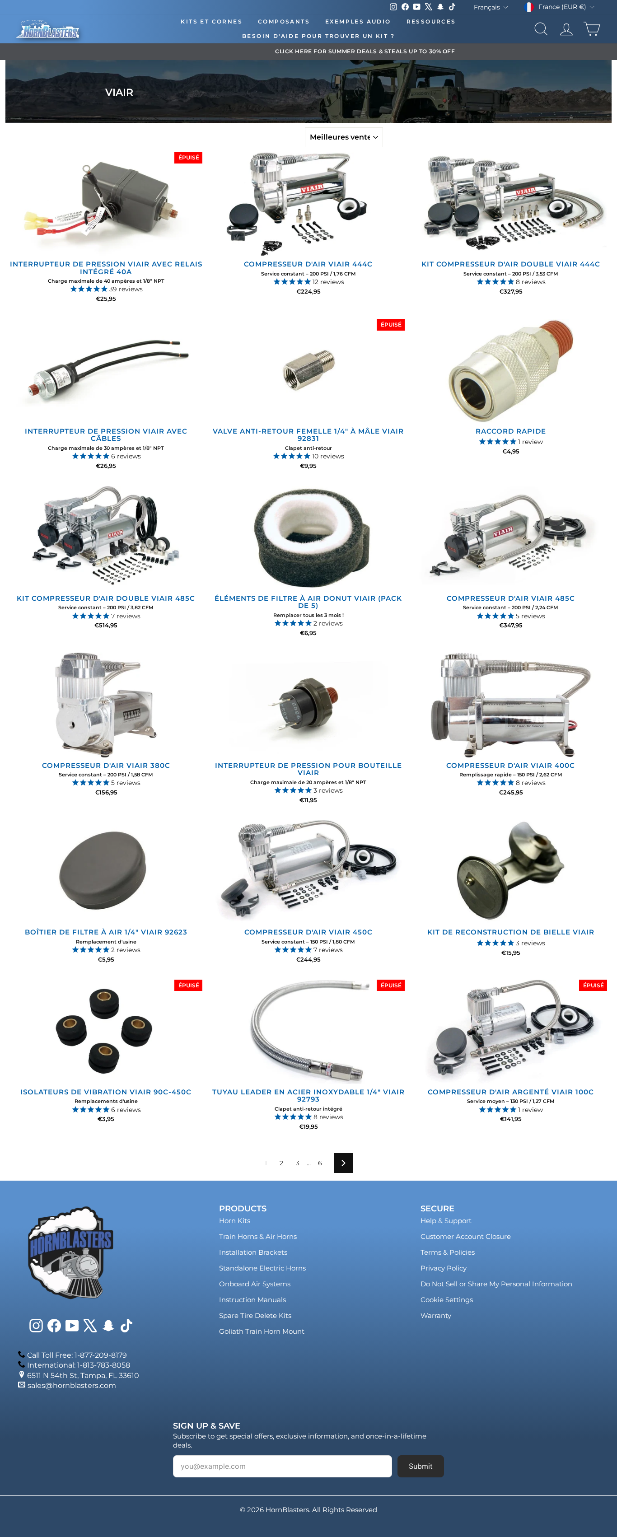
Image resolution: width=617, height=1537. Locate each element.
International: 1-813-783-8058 (78, 1365)
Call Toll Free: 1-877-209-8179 (77, 1355)
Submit (421, 1466)
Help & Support (446, 1220)
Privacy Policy (444, 1268)
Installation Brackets (253, 1252)
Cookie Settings (447, 1299)
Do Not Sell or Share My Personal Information (496, 1284)
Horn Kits (234, 1220)
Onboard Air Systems (254, 1284)
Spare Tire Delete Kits (255, 1315)
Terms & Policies (448, 1252)
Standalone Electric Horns (262, 1268)
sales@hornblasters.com (72, 1385)
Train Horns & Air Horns (258, 1236)
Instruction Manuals (252, 1299)
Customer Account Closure (466, 1236)
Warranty (436, 1315)
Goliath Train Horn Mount (261, 1331)
